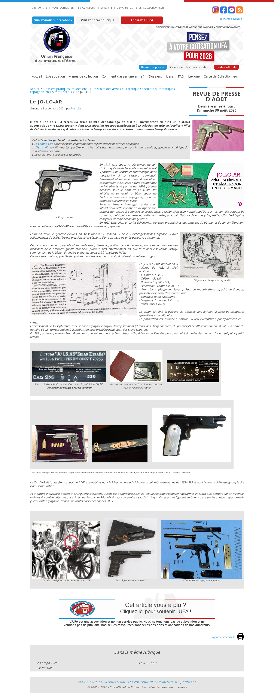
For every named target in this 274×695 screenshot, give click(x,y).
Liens (170, 76)
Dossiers (155, 76)
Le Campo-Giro (43, 144)
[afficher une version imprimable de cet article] (240, 639)
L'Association (55, 76)
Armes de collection (83, 76)
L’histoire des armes (107, 89)
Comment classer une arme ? (123, 76)
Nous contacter (63, 7)
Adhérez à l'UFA (142, 20)
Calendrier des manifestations (190, 67)
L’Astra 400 (41, 147)
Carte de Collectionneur (221, 76)
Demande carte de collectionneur (140, 7)
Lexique (194, 76)
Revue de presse (152, 67)
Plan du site (38, 7)
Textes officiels (226, 67)
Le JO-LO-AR (147, 663)
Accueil (37, 76)
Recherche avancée (230, 18)
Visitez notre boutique (97, 20)
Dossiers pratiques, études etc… (66, 89)
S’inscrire (106, 7)
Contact (189, 682)
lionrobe (76, 108)
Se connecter (87, 7)
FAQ (181, 76)
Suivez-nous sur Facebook (53, 20)
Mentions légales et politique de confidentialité (140, 682)
